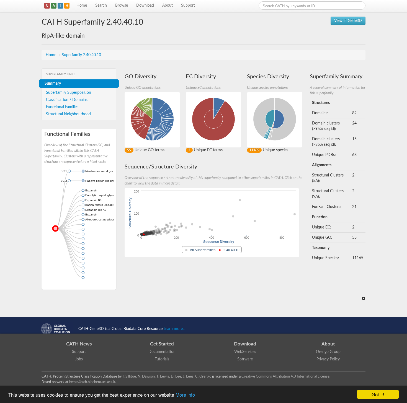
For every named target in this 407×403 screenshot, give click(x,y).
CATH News (79, 344)
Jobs (79, 359)
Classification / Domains (66, 100)
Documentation (162, 352)
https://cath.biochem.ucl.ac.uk (92, 382)
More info (185, 394)
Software (245, 359)
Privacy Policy (328, 359)
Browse (121, 5)
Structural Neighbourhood (68, 114)
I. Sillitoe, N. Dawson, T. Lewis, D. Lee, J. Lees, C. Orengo (167, 376)
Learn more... (174, 329)
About (167, 5)
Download (145, 5)
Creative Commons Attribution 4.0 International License (285, 376)
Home (81, 5)
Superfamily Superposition (68, 93)
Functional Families (62, 107)
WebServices (245, 352)
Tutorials (162, 359)
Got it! (378, 394)
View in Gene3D (348, 21)
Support (188, 5)
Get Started (162, 344)
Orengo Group (328, 352)
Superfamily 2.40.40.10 (81, 55)
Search (101, 5)
